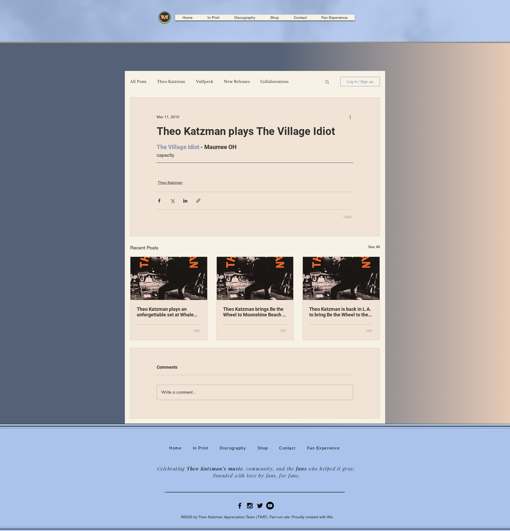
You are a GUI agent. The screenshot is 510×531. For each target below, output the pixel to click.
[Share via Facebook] (159, 200)
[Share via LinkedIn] (185, 200)
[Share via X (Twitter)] (172, 200)
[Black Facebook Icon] (240, 505)
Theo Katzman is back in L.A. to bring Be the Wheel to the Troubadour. (340, 311)
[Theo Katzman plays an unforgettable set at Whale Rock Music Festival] (168, 278)
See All (374, 247)
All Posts (138, 81)
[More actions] (350, 117)
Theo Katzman (171, 81)
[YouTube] (270, 505)
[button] (327, 81)
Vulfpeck (204, 81)
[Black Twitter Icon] (260, 505)
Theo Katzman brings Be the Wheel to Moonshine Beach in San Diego (254, 311)
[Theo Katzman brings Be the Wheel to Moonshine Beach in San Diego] (255, 278)
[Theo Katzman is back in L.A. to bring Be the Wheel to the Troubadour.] (341, 278)
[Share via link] (198, 200)
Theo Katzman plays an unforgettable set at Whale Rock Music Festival (165, 311)
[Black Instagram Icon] (250, 505)
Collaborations (274, 81)
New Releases (237, 81)
